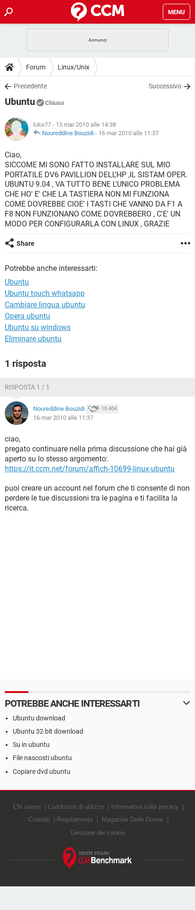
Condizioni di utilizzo (76, 806)
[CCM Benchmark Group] (97, 858)
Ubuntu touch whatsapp (45, 293)
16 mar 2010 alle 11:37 (128, 133)
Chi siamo (27, 806)
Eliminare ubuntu (33, 338)
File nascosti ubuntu (42, 758)
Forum (35, 67)
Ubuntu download (39, 718)
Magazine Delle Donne (132, 819)
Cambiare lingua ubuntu (45, 304)
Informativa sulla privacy (144, 806)
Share (26, 243)
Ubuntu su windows (38, 327)
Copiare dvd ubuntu (42, 771)
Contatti (39, 819)
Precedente (30, 86)
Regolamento (75, 819)
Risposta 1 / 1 (27, 387)
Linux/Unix (73, 67)
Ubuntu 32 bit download (48, 731)
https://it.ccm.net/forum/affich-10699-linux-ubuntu (90, 468)
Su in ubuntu (31, 744)
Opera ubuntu (27, 316)
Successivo (165, 86)
